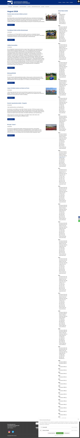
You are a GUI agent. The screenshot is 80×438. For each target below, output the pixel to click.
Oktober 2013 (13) (62, 243)
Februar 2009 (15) (62, 325)
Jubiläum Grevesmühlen (12, 45)
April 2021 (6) (61, 108)
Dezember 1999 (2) (63, 387)
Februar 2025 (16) (62, 40)
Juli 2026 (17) (61, 15)
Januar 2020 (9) (62, 130)
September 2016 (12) (63, 191)
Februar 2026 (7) (62, 22)
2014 (59, 221)
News (67, 2)
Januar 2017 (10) (62, 184)
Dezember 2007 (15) (63, 348)
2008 (59, 328)
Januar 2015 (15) (62, 219)
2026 (59, 13)
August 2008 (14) (62, 335)
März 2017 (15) (62, 181)
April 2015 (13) (62, 215)
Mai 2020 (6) (61, 125)
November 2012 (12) (63, 260)
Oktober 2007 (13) (62, 350)
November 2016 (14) (63, 188)
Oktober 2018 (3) (62, 154)
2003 (59, 372)
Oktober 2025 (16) (62, 29)
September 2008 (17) (63, 334)
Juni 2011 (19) (62, 284)
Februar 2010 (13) (62, 307)
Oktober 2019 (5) (62, 136)
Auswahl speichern (51, 433)
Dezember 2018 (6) (63, 151)
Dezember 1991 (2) (63, 414)
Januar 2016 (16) (62, 201)
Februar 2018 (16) (62, 164)
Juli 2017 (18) (61, 176)
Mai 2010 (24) (61, 303)
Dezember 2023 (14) (63, 62)
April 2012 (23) (62, 269)
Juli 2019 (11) (61, 140)
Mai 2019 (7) (61, 143)
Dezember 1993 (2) (63, 407)
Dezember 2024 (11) (63, 44)
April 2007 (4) (61, 358)
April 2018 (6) (61, 162)
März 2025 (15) (62, 38)
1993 (59, 406)
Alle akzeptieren (60, 433)
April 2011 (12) (62, 287)
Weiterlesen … (11, 25)
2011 (59, 275)
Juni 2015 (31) (62, 213)
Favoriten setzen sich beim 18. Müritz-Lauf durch (17, 14)
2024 (59, 43)
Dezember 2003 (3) (63, 373)
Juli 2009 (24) (61, 318)
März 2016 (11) (62, 199)
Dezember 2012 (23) (63, 258)
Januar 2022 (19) (62, 94)
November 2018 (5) (63, 153)
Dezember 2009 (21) (63, 312)
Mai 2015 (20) (61, 214)
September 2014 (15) (63, 227)
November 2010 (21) (63, 295)
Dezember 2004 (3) (63, 370)
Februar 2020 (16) (62, 129)
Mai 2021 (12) (61, 107)
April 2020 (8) (61, 126)
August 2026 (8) (62, 14)
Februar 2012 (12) (62, 271)
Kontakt (71, 2)
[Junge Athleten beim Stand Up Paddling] (51, 91)
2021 (59, 97)
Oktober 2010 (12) (62, 297)
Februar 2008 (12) (62, 343)
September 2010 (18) (63, 298)
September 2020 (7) (63, 120)
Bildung (47, 6)
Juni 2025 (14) (62, 34)
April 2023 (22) (62, 73)
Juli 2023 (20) (61, 69)
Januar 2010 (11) (62, 308)
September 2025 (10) (63, 30)
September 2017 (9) (63, 173)
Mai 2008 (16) (61, 339)
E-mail (79, 219)
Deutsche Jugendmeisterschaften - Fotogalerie (17, 103)
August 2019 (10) (62, 139)
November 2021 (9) (63, 99)
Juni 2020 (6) (61, 124)
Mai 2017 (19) (61, 178)
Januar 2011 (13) (62, 291)
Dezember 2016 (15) (63, 187)
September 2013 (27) (63, 244)
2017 (59, 168)
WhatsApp (79, 221)
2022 (59, 79)
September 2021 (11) (63, 102)
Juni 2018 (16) (62, 159)
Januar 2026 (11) (62, 23)
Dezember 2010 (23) (63, 294)
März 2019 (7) (61, 145)
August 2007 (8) (62, 353)
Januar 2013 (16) (62, 255)
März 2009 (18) (62, 324)
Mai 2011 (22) (61, 285)
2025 (59, 25)
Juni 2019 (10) (62, 141)
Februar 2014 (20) (62, 236)
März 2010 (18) (62, 306)
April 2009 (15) (62, 322)
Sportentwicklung (36, 6)
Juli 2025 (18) (61, 33)
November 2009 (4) (63, 313)
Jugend (42, 6)
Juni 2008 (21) (62, 338)
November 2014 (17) (63, 224)
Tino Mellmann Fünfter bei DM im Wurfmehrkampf (17, 30)
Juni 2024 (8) (61, 52)
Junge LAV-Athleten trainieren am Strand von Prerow (18, 88)
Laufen (29, 6)
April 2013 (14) (62, 251)
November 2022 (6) (63, 81)
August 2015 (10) (62, 210)
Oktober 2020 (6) (62, 118)
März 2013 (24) (62, 252)
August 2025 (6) (62, 32)
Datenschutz (57, 435)
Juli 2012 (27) (61, 265)
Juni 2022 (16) (62, 88)
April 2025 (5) (61, 37)
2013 (59, 239)
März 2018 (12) (62, 163)
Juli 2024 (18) (61, 51)
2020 (59, 114)
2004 (59, 368)
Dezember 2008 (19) (63, 330)
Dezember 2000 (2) (63, 383)
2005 (59, 365)
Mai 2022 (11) (61, 89)
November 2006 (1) (63, 363)
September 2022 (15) (63, 84)
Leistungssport (22, 6)
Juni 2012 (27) (62, 266)
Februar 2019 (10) (62, 147)
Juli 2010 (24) (61, 301)
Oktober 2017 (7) (62, 172)
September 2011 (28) (63, 280)
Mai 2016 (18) (61, 196)
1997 (59, 392)
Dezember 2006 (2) (63, 361)
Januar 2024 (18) (62, 59)
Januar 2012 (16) (62, 273)
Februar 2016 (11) (62, 200)
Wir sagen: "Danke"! (11, 124)
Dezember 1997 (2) (63, 394)
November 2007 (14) (63, 349)
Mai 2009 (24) (61, 321)
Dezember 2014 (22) (63, 223)
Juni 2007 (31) (62, 355)
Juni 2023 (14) (62, 70)
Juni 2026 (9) (61, 17)
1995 (59, 399)
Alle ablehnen (66, 433)
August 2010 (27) (62, 299)
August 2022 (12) (62, 85)
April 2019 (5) (61, 144)
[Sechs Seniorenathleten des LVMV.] (51, 34)
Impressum (61, 435)
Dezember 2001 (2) (63, 380)
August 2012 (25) (62, 264)
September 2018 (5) (63, 155)
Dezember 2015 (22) (63, 205)
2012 (59, 257)
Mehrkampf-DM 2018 (11, 73)
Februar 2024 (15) (62, 57)
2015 (59, 204)
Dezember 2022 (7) (63, 80)
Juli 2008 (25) (61, 336)
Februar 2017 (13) (62, 182)
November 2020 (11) (63, 117)
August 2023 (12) (62, 67)
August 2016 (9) (62, 192)
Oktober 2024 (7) (62, 47)
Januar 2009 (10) (62, 326)
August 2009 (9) (62, 317)
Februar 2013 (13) (62, 254)
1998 (59, 389)
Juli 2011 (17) (61, 283)
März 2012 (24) (62, 270)
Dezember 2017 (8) (63, 169)
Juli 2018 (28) (61, 158)
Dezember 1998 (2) (63, 390)
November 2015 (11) (63, 206)
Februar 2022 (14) (62, 93)
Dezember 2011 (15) (63, 276)
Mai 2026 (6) (61, 18)
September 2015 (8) (63, 209)
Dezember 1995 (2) (63, 401)
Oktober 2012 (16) (62, 261)
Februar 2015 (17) (62, 218)
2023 (59, 61)
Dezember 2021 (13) (63, 98)
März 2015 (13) (62, 217)
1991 (59, 413)
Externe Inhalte (46, 430)
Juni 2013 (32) (62, 248)
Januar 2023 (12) (62, 77)
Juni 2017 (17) (62, 177)
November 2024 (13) (63, 46)
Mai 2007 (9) (61, 357)
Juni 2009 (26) (62, 320)
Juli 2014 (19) (61, 229)
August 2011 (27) (62, 281)
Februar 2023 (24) (62, 75)
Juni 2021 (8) (61, 106)
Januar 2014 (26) (62, 237)
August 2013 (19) (62, 246)
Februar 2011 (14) (62, 289)
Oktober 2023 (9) (62, 65)
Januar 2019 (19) (62, 148)
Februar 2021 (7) (62, 111)
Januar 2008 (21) (62, 344)
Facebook (79, 217)
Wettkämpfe (15, 6)
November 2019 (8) (63, 135)
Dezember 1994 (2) (63, 404)
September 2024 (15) (63, 48)
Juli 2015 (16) (61, 211)
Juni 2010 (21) (62, 302)
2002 (59, 375)
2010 (59, 293)
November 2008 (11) (63, 331)
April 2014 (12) (62, 233)
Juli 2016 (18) (61, 194)
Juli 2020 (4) (61, 122)
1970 (59, 416)
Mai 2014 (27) (61, 232)
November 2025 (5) (63, 28)
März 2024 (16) (62, 56)
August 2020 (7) (62, 121)
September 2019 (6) (63, 137)
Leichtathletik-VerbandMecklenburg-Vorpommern (22, 2)
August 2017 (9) (62, 174)
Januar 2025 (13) (62, 41)
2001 (59, 379)
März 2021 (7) (61, 110)
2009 (59, 311)
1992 (59, 410)
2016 (59, 186)
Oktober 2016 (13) (62, 190)
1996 (59, 396)
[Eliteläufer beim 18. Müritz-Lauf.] (51, 17)
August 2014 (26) (62, 228)
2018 (59, 150)
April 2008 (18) (62, 340)
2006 (59, 360)
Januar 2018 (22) (62, 166)
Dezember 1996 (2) (63, 397)
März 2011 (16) (62, 288)
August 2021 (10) (62, 103)
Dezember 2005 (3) (63, 366)
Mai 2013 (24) (61, 250)
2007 (59, 346)
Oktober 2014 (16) (62, 225)
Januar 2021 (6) (62, 112)
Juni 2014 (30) (62, 231)
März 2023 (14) (62, 74)
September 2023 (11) (63, 66)
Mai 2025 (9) (61, 36)
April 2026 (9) (61, 19)
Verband (10, 6)
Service (63, 2)
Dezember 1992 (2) (63, 411)
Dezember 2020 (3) (63, 116)
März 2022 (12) (62, 92)
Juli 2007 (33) (61, 354)
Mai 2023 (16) (61, 71)
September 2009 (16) (63, 316)
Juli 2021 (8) (61, 104)
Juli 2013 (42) (61, 247)
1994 (59, 403)
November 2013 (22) (63, 242)
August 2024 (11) (62, 50)
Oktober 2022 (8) (62, 83)
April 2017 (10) (62, 180)
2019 (59, 132)
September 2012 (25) (63, 262)
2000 (59, 382)
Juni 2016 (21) (62, 195)
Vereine (59, 2)
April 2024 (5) (61, 55)
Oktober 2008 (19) (62, 332)
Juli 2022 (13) (61, 87)
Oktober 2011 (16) (62, 279)
